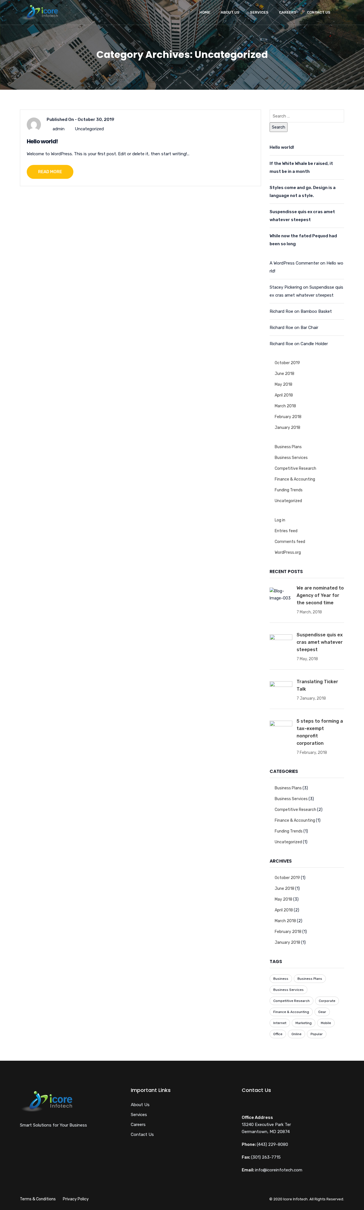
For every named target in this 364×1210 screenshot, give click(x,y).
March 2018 (285, 406)
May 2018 (283, 384)
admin (59, 128)
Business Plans (288, 446)
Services (259, 12)
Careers (287, 12)
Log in (280, 520)
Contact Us (318, 12)
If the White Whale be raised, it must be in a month (301, 167)
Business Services (291, 457)
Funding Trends (289, 490)
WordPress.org (288, 552)
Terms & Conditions (38, 1199)
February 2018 (288, 416)
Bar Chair (309, 327)
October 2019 (287, 362)
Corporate (327, 1001)
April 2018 (284, 395)
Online (296, 1034)
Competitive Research (295, 468)
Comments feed (290, 541)
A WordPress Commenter (294, 263)
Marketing (303, 1023)
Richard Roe (281, 311)
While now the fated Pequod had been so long (303, 239)
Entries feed (286, 531)
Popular (317, 1034)
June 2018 (284, 373)
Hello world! (42, 141)
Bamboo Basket (316, 311)
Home (204, 12)
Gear (322, 1012)
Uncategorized (89, 128)
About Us (230, 12)
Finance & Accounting (295, 479)
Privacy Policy (76, 1199)
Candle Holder (314, 343)
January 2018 (287, 427)
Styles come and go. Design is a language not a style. (303, 191)
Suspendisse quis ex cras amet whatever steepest (302, 215)
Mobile (326, 1023)
